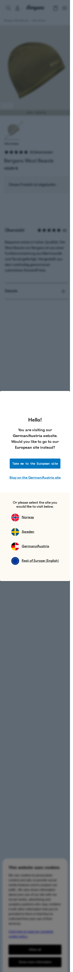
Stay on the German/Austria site (35, 478)
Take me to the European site (35, 463)
